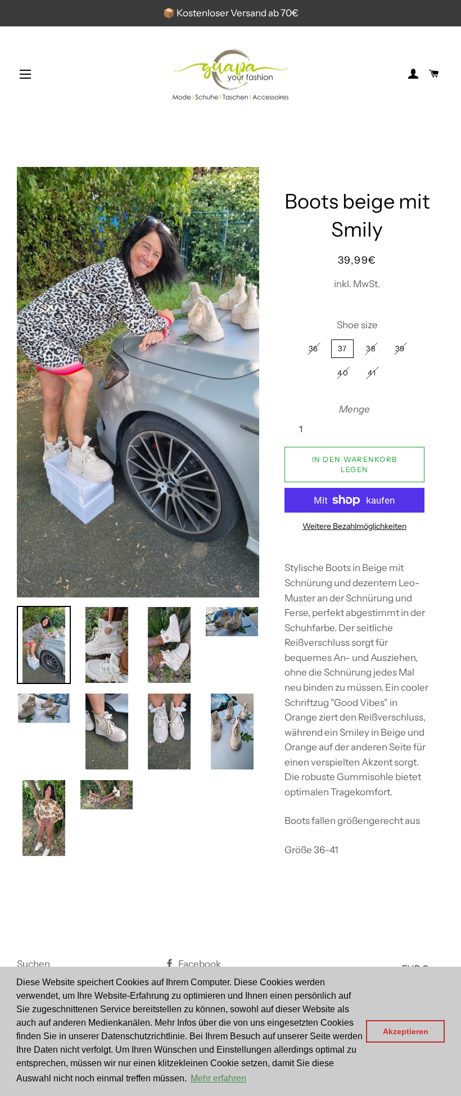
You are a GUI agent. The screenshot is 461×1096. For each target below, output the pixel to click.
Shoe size (357, 324)
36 (314, 348)
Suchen (33, 964)
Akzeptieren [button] (405, 1031)
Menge (354, 409)
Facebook (199, 964)
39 (400, 348)
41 (372, 372)
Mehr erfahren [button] (218, 1078)
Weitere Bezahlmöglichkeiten (354, 526)
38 (371, 348)
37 (342, 348)
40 (343, 372)
